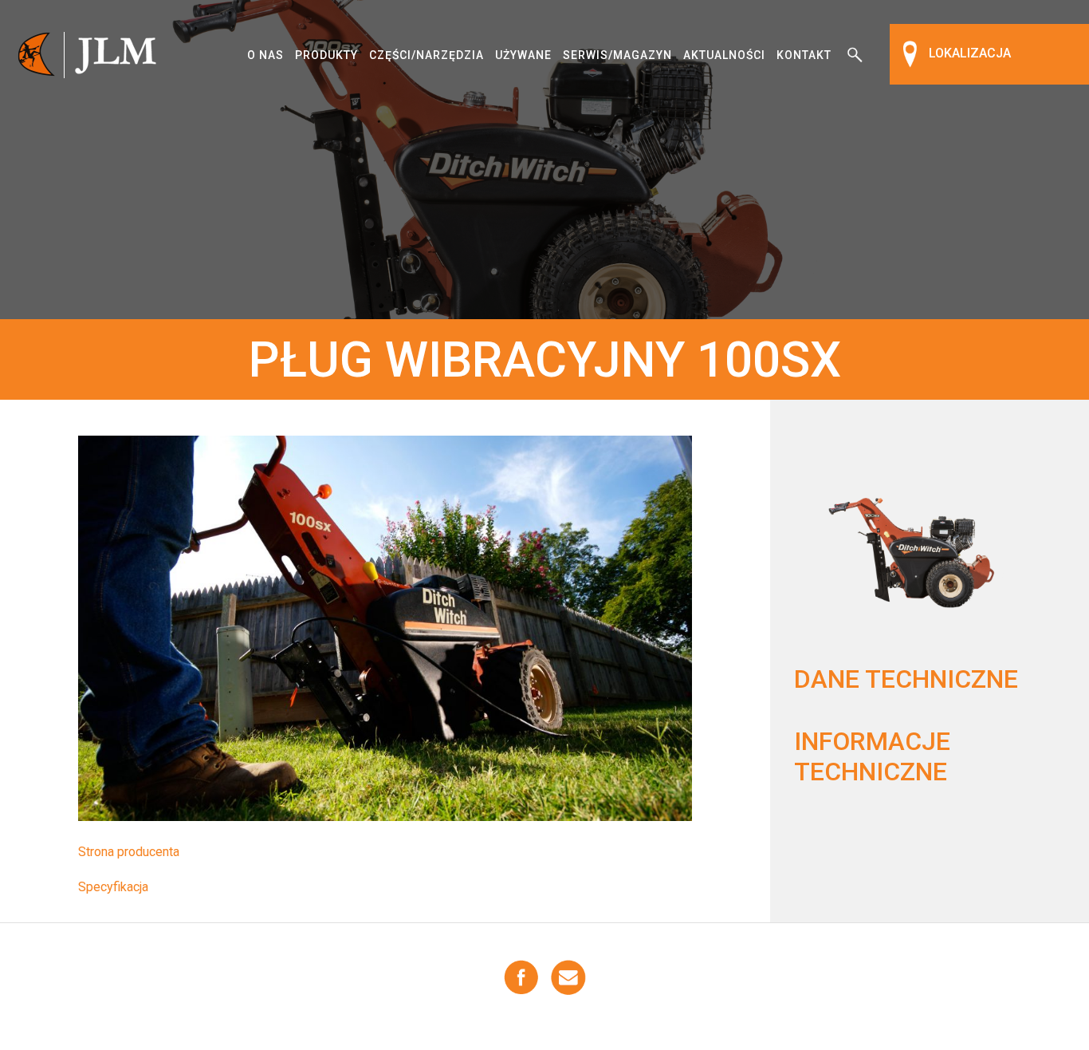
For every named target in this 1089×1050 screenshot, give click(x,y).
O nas (265, 55)
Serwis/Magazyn (617, 55)
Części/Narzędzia (426, 55)
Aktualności (724, 55)
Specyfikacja (113, 886)
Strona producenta (128, 851)
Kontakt (803, 55)
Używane (523, 55)
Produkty (326, 55)
